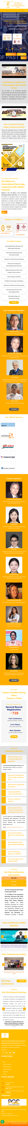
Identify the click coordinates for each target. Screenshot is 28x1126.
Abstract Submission (7, 1069)
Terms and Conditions (15, 1123)
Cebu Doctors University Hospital (14, 626)
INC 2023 (13, 885)
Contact (4, 1074)
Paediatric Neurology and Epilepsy (14, 281)
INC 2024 (13, 881)
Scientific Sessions (7, 1066)
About (4, 1062)
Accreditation (5, 233)
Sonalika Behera (14, 647)
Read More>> (4, 1049)
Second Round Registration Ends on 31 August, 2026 (17, 17)
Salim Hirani (14, 401)
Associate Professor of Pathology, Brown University (14, 333)
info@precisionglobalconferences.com (9, 1115)
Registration (5, 1071)
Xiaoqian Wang (14, 574)
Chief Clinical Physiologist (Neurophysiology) (15, 403)
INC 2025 (13, 878)
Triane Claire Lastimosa (14, 624)
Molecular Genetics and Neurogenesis (14, 285)
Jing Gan (14, 549)
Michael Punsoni (15, 331)
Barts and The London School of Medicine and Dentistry (14, 602)
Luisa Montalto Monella (14, 600)
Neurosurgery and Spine (14, 276)
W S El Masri (14, 377)
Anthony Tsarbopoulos (14, 353)
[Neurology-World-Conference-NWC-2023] (14, 963)
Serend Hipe (14, 671)
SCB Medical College (14, 649)
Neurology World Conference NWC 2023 (14, 972)
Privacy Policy (24, 1123)
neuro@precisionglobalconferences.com (14, 827)
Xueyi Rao (14, 524)
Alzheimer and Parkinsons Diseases (14, 259)
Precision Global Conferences (11, 1106)
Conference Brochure (7, 1064)
